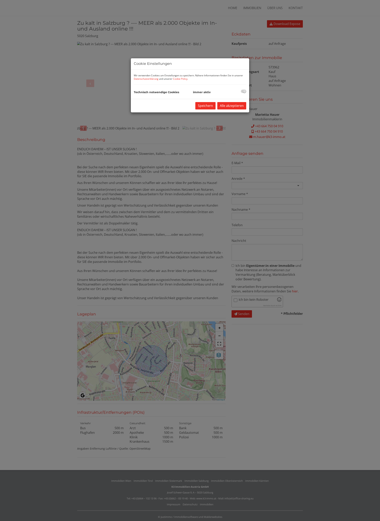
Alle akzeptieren (232, 105)
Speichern (205, 105)
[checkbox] (243, 91)
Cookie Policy (180, 78)
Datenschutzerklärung (146, 78)
